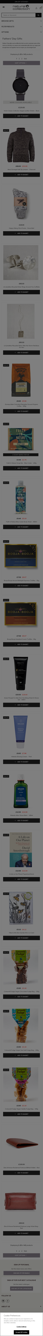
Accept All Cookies (21, 1332)
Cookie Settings (21, 1326)
